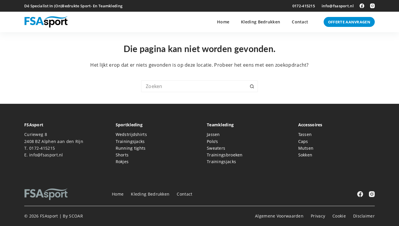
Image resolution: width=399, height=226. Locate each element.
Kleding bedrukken (260, 22)
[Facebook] (362, 6)
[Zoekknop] (252, 86)
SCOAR (76, 216)
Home (223, 22)
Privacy (318, 216)
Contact (300, 22)
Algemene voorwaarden (279, 216)
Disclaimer (364, 216)
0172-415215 (303, 5)
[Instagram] (372, 6)
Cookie (339, 216)
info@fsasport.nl (338, 5)
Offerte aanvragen (349, 22)
